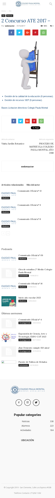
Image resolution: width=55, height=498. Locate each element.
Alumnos (5, 198)
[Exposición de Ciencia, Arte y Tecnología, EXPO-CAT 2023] (8, 337)
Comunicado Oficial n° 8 (29, 219)
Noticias (9, 16)
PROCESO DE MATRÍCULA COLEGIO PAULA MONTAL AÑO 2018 (41, 148)
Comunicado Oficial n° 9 (29, 205)
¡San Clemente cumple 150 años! (33, 348)
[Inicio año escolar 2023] (8, 301)
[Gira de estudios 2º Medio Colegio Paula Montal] (8, 273)
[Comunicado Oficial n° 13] (8, 194)
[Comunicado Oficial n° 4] (8, 323)
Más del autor (33, 185)
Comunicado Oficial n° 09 (30, 255)
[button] (51, 4)
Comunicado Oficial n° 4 (30, 319)
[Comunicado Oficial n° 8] (8, 222)
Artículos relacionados (12, 185)
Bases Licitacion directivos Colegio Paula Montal (24, 107)
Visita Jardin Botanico (12, 143)
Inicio (3, 11)
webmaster (10, 26)
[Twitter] (36, 402)
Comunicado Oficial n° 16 (30, 283)
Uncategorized (24, 323)
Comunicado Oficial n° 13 (30, 191)
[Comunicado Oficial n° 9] (8, 208)
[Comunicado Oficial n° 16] (8, 287)
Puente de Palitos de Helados (32, 362)
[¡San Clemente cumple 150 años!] (8, 351)
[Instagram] (27, 402)
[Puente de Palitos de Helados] (8, 365)
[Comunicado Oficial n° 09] (8, 259)
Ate (10, 11)
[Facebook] (19, 402)
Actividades (23, 276)
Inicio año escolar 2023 (29, 297)
